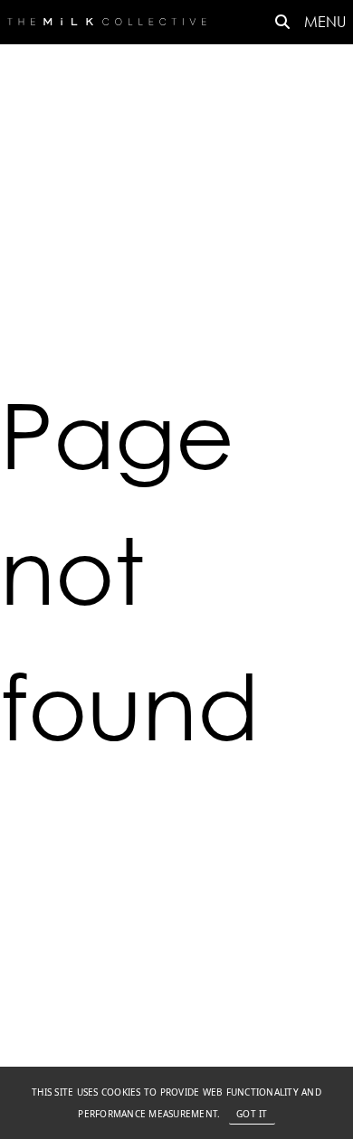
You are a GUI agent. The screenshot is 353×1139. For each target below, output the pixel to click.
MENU (325, 21)
